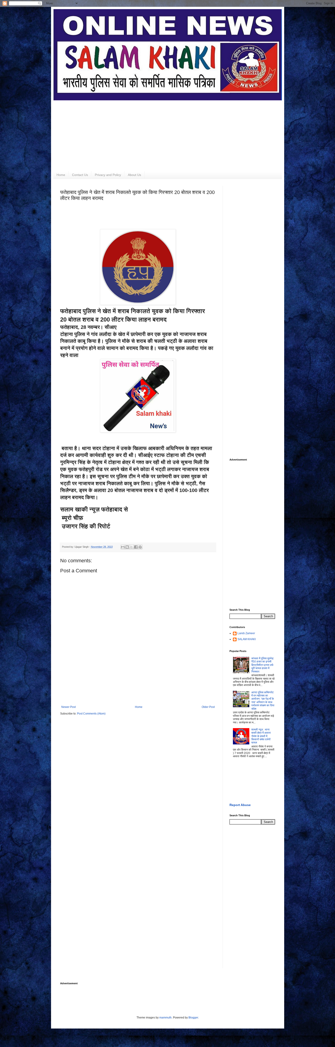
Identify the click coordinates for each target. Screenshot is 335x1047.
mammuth (165, 1017)
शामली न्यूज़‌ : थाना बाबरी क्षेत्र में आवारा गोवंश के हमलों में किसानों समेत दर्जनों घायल (261, 736)
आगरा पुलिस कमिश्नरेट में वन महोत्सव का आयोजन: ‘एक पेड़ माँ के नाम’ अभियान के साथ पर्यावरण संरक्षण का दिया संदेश (262, 700)
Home (61, 175)
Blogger (193, 1017)
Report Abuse (240, 805)
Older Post (208, 707)
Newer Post (68, 707)
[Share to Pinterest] (140, 547)
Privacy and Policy (108, 175)
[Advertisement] (167, 132)
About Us (134, 175)
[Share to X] (131, 547)
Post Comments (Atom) (91, 713)
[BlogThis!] (127, 547)
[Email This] (123, 547)
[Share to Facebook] (136, 547)
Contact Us (80, 175)
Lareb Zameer (246, 633)
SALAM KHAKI (246, 639)
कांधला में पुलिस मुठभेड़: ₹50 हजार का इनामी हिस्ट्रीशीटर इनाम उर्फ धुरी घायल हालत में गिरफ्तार (262, 665)
